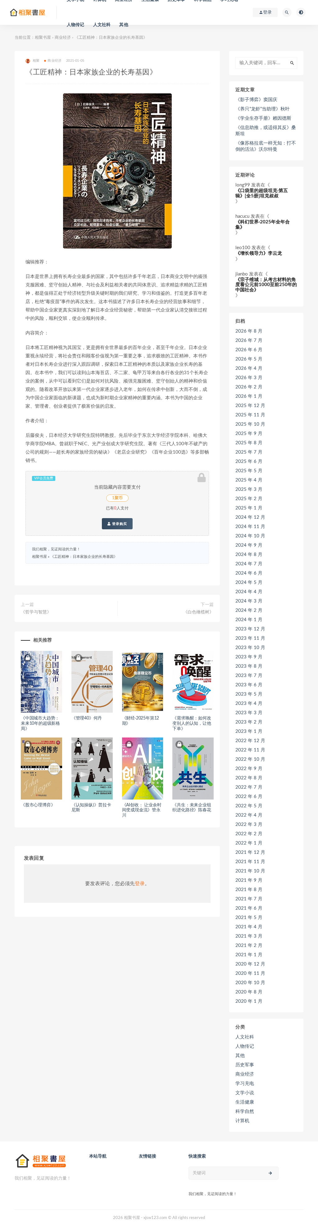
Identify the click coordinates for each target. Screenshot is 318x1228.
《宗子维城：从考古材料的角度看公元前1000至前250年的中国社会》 (266, 284)
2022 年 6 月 (248, 796)
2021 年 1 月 (248, 954)
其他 (123, 25)
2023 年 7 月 (248, 675)
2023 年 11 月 (250, 638)
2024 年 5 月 (248, 582)
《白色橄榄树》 (198, 612)
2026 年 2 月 (248, 387)
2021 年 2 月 (248, 945)
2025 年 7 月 (248, 452)
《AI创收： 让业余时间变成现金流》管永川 (141, 810)
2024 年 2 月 (248, 610)
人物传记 (75, 25)
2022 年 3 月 (248, 824)
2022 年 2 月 (248, 833)
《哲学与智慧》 (36, 612)
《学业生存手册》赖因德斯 (263, 118)
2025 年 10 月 (250, 424)
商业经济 (63, 38)
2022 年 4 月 (248, 815)
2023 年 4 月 (248, 703)
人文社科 (102, 25)
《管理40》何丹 (86, 718)
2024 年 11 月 (250, 526)
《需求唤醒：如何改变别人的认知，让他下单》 (191, 723)
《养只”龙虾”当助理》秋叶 (262, 109)
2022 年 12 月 (250, 740)
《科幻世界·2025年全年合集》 (262, 225)
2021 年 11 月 (250, 861)
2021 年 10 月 (250, 871)
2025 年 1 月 (248, 508)
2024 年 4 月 (248, 591)
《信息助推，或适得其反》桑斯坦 (265, 130)
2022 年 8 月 (248, 778)
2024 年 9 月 (248, 545)
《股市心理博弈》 (38, 805)
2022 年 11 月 (250, 750)
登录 (140, 883)
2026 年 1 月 (248, 396)
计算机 (242, 1120)
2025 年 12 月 (250, 405)
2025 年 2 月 (248, 498)
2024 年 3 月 (248, 601)
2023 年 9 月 (248, 657)
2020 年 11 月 (250, 973)
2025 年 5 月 (248, 470)
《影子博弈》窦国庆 (256, 99)
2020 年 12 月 (250, 964)
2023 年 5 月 (248, 694)
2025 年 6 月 (248, 461)
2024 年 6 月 (248, 573)
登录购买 (119, 524)
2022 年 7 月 (248, 787)
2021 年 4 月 (248, 927)
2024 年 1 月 (248, 619)
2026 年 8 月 (248, 331)
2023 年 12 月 (250, 629)
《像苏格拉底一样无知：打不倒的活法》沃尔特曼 (265, 146)
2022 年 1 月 (248, 843)
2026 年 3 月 (248, 377)
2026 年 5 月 (248, 359)
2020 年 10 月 (250, 982)
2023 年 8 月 (248, 666)
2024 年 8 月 (248, 554)
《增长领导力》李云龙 (258, 253)
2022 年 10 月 (250, 759)
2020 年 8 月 (248, 992)
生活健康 (244, 1102)
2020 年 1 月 (248, 1001)
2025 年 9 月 (248, 433)
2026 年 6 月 (248, 349)
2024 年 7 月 (248, 564)
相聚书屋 (43, 38)
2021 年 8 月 (248, 889)
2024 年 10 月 (250, 536)
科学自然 (244, 1111)
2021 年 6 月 (248, 908)
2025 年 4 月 (248, 480)
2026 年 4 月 (248, 368)
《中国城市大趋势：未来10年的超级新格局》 (40, 723)
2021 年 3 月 (248, 936)
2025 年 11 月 (250, 415)
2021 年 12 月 (250, 852)
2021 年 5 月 (248, 917)
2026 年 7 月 (248, 340)
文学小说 (244, 1093)
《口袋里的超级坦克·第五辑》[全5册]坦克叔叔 (261, 193)
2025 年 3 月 (248, 489)
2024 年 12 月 (250, 517)
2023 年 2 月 (248, 722)
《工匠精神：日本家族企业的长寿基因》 (83, 556)
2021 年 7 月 (248, 899)
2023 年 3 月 (248, 712)
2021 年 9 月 (248, 880)
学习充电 (244, 1083)
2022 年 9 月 (248, 768)
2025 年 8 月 (248, 443)
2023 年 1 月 (248, 731)
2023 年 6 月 (248, 685)
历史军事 (244, 1065)
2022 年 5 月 (248, 806)
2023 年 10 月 (250, 647)
